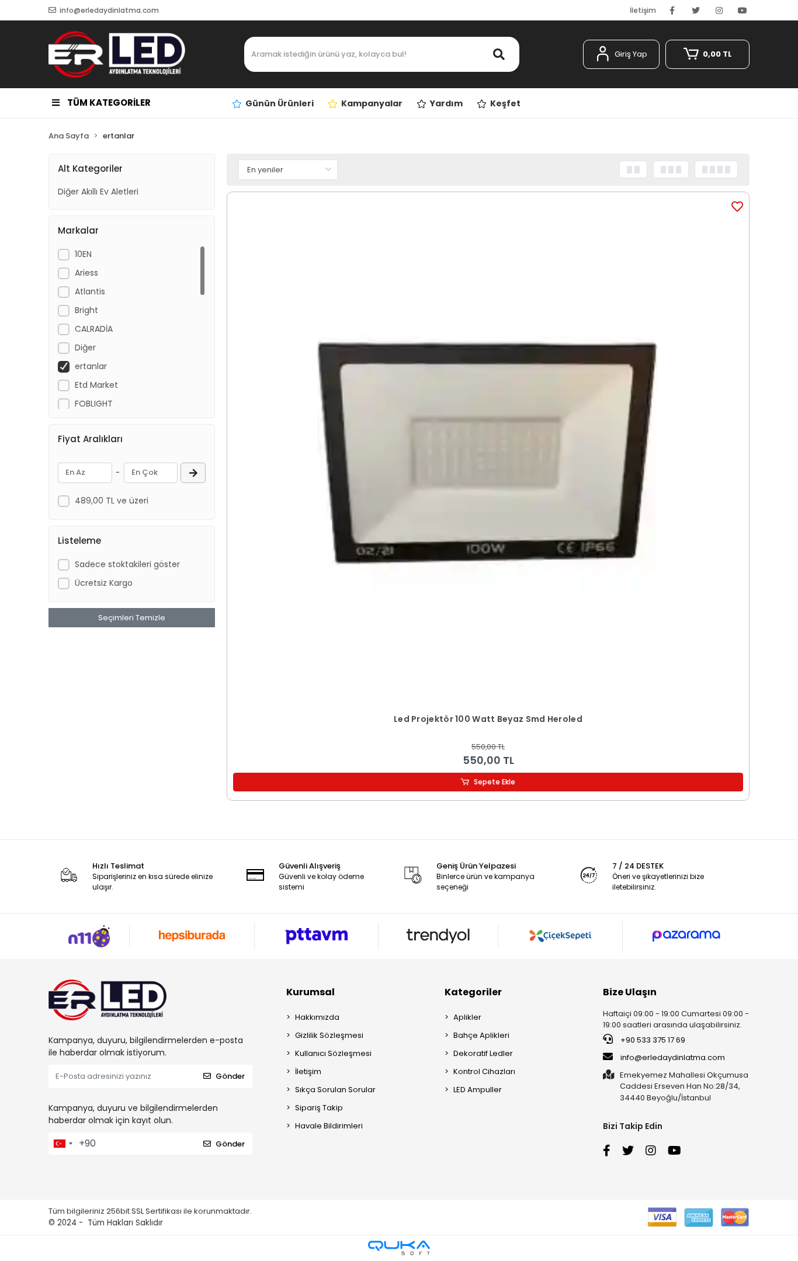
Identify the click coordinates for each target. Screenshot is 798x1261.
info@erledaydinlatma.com (672, 1057)
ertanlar (91, 366)
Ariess (86, 273)
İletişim (643, 10)
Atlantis (90, 291)
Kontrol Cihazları (484, 1071)
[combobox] (62, 1143)
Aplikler (467, 1017)
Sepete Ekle (494, 782)
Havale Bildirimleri (329, 1125)
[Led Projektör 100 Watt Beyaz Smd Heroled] (488, 453)
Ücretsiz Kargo (104, 583)
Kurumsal (310, 992)
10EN (83, 254)
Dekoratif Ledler (483, 1053)
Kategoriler (473, 992)
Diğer (85, 347)
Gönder (230, 1076)
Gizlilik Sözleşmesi (329, 1035)
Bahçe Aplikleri (481, 1035)
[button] (621, 54)
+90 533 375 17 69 (652, 1039)
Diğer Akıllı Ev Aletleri (98, 191)
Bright (86, 310)
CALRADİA (94, 329)
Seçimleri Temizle (131, 617)
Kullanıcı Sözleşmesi (333, 1053)
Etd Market (96, 385)
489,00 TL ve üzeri (111, 500)
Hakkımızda (317, 1017)
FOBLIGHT (94, 403)
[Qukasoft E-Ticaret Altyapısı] (399, 1248)
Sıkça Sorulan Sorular (335, 1089)
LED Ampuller (477, 1089)
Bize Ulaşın (630, 992)
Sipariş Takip (319, 1107)
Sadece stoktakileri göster (127, 564)
